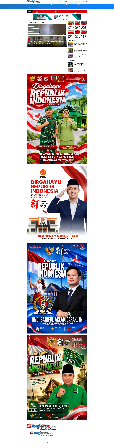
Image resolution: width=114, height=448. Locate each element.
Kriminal (70, 23)
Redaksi (28, 442)
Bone (29, 39)
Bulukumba (70, 32)
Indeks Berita (46, 442)
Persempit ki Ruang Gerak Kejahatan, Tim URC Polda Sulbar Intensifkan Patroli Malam (79, 64)
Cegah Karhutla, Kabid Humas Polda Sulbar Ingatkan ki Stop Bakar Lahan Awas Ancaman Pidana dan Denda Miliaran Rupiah (77, 36)
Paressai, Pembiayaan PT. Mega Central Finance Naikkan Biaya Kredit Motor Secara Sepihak (46, 42)
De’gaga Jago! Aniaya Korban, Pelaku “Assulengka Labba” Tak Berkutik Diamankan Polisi (71, 27)
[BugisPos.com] (33, 1)
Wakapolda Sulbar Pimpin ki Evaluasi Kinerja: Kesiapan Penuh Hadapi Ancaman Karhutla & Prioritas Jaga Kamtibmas (52, 12)
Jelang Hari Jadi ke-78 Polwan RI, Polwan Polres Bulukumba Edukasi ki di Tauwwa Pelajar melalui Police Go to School (72, 12)
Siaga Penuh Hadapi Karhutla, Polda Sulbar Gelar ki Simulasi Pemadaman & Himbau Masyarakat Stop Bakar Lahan (34, 12)
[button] (83, 2)
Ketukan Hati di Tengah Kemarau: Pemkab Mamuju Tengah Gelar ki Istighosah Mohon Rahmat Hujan (79, 69)
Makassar (84, 32)
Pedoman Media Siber (36, 442)
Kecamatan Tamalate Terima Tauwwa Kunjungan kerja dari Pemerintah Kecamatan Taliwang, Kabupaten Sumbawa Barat (84, 36)
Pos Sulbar (77, 23)
